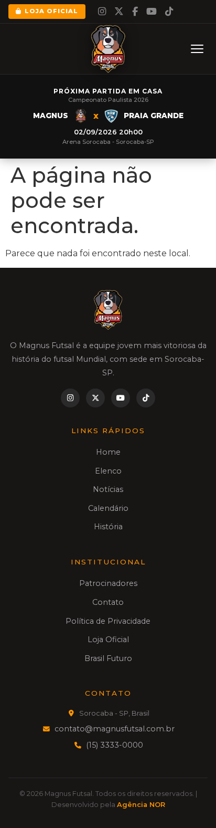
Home (108, 452)
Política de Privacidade (108, 621)
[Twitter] (119, 11)
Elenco (108, 471)
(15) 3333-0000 (114, 745)
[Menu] (197, 48)
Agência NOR (141, 805)
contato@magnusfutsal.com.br (115, 728)
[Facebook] (135, 11)
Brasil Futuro (108, 658)
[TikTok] (169, 11)
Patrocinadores (108, 583)
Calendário (108, 508)
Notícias (108, 489)
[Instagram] (102, 11)
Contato (108, 602)
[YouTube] (151, 11)
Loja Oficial (51, 11)
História (108, 526)
